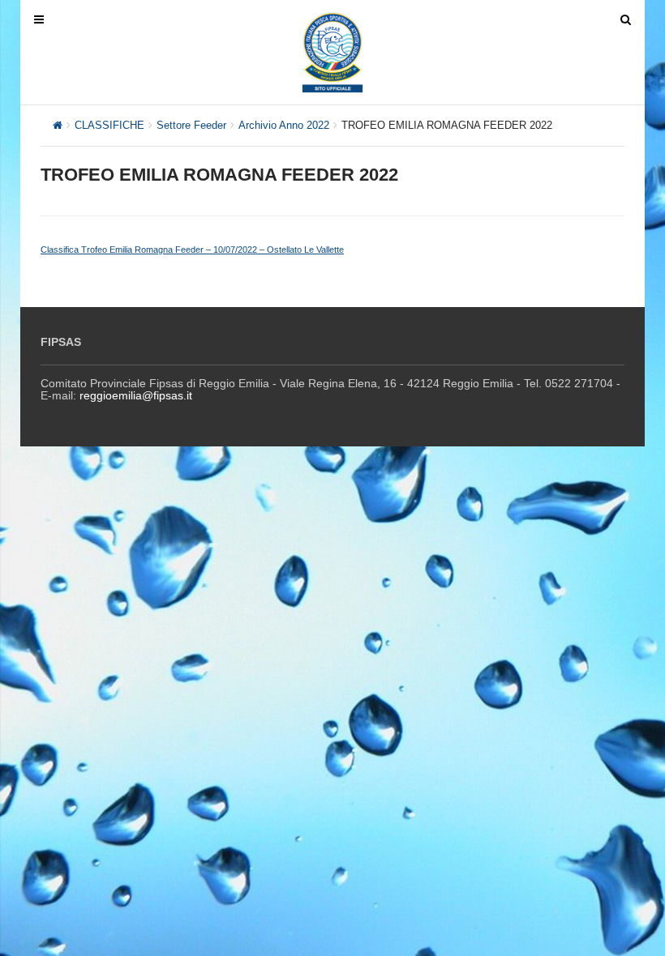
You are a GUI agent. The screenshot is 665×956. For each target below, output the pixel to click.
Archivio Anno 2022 (283, 125)
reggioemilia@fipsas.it (135, 395)
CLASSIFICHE (109, 125)
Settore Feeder (191, 125)
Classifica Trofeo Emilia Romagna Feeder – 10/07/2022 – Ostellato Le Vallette (192, 249)
